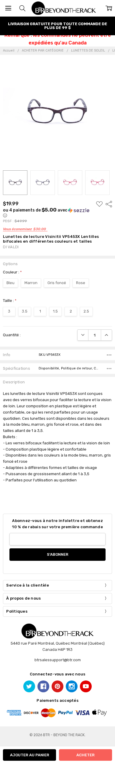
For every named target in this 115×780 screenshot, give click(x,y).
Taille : (10, 300)
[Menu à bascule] (8, 8)
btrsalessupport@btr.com (57, 660)
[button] (48, 212)
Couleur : (12, 272)
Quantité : (12, 335)
